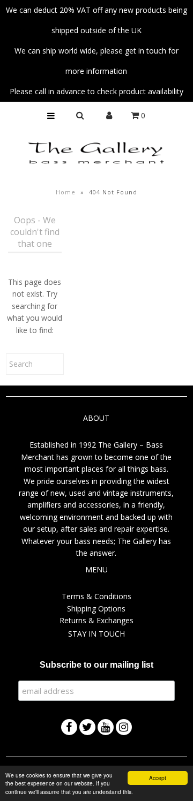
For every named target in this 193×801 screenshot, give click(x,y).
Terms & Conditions (96, 596)
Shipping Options (96, 608)
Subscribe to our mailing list (96, 664)
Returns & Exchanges (96, 620)
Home (66, 192)
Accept (157, 778)
